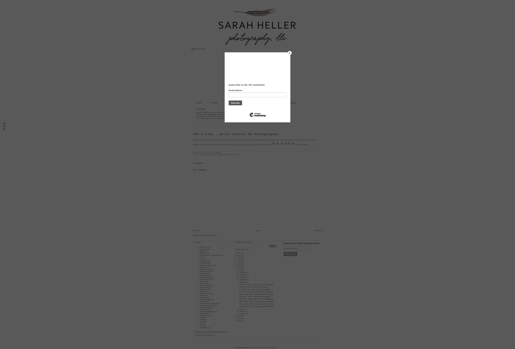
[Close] (290, 53)
